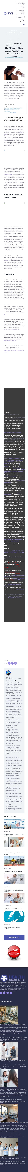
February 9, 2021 (7, 831)
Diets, (18, 1122)
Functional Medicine (11, 32)
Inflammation (9, 34)
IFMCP (15, 552)
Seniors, (25, 1093)
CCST (11, 552)
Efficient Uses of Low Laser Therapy (12, 109)
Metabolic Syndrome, (5, 1126)
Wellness (8, 43)
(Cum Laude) (20, 589)
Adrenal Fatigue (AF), (5, 1024)
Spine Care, (20, 1033)
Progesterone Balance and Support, (15, 1093)
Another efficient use (8, 238)
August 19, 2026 (3, 1136)
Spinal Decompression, (5, 1033)
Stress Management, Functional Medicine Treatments (14, 471)
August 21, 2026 (3, 1039)
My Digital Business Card (14, 597)
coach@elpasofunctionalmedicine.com (8, 991)
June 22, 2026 (7, 887)
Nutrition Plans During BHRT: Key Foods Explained (11, 1134)
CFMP (19, 552)
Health (20, 32)
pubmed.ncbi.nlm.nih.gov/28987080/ (12, 329)
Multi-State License (18, 578)
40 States (19, 580)
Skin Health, (3, 1095)
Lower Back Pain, (4, 1030)
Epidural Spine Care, (7, 1027)
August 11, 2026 (7, 905)
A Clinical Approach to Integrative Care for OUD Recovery (13, 1161)
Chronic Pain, (9, 1060)
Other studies (6, 227)
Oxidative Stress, (13, 1092)
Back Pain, (17, 1024)
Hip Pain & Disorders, (5, 1028)
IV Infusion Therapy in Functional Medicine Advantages (13, 891)
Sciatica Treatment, (6, 1031)
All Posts (14, 56)
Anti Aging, (12, 1024)
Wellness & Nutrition (14, 458)
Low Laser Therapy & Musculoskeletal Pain (13, 108)
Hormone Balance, (13, 1090)
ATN (23, 552)
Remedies (9, 41)
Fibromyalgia (16, 468)
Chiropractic (14, 30)
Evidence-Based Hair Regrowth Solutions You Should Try (13, 853)
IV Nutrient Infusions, (20, 1028)
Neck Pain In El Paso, (18, 1030)
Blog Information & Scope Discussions (12, 432)
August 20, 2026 (3, 1066)
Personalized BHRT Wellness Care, (11, 1128)
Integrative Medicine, (7, 1061)
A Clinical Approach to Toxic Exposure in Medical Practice (13, 909)
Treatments (18, 41)
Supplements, (16, 1129)
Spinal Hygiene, (14, 1033)
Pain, (13, 1061)
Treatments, (2, 1096)
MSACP (18, 551)
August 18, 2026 (3, 1163)
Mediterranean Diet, (22, 1125)
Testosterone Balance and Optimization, (18, 1095)
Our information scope (10, 476)
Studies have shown (8, 174)
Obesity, (7, 1092)
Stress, (24, 1033)
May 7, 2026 (6, 850)
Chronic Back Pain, (13, 1025)
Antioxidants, (8, 1122)
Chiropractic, (22, 1024)
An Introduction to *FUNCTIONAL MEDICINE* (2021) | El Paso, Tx (14, 835)
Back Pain (6, 463)
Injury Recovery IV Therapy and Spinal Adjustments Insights (13, 1037)
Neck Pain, (10, 1030)
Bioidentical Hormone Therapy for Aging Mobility (11, 1099)
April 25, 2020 (7, 924)
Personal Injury (11, 460)
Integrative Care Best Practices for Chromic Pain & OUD (12, 1064)
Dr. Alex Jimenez (8, 551)
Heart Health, (24, 1027)
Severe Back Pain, (15, 1031)
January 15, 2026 (7, 868)
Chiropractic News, (4, 1025)
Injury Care (19, 34)
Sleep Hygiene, (22, 1031)
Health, (13, 1060)
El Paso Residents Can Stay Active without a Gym (13, 872)
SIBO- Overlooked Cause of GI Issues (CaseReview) (12, 928)
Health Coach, (22, 1124)
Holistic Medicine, (19, 1060)
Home (10, 56)
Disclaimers (14, 112)
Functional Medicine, (17, 1027)
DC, (14, 551)
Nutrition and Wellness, (15, 1126)
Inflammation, (13, 1028)
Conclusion (7, 111)
